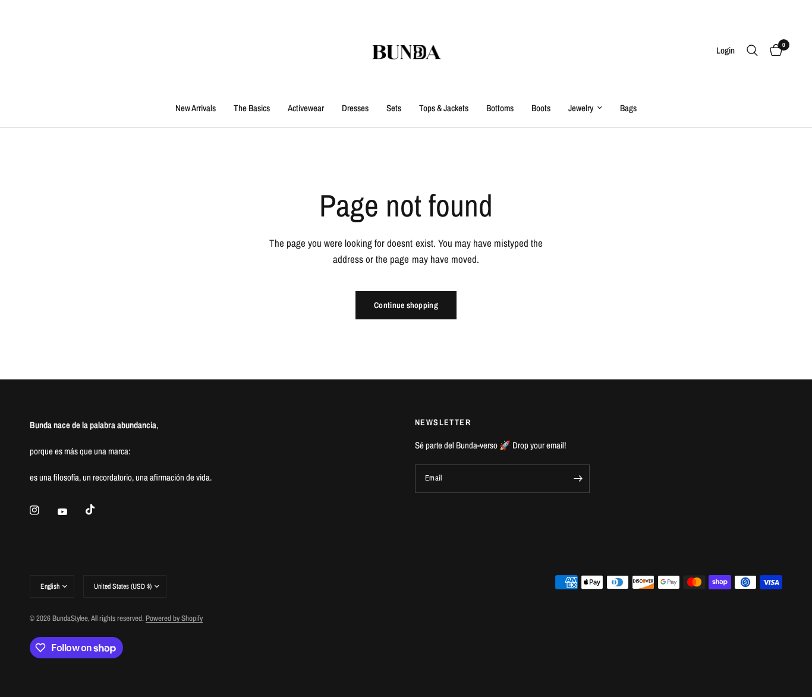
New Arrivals (195, 108)
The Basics (252, 108)
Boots (540, 108)
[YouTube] (71, 511)
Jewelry (580, 108)
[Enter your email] (578, 478)
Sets (393, 108)
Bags (628, 108)
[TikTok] (99, 510)
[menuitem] (195, 108)
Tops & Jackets (443, 108)
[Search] (752, 50)
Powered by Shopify (174, 618)
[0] (773, 50)
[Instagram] (43, 510)
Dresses (355, 108)
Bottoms (500, 108)
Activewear (306, 108)
